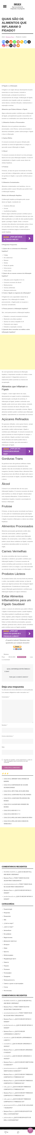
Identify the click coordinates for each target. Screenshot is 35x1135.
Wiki (5, 919)
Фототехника (8, 990)
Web (3, 747)
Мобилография (8, 955)
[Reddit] (11, 42)
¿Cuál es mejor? (9, 923)
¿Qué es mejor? (8, 927)
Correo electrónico (8, 736)
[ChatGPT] (11, 45)
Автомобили (7, 930)
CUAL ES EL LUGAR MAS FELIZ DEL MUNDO (17, 794)
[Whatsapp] (14, 42)
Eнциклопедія (8, 909)
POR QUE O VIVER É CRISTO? (18, 677)
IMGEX (17, 4)
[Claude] (18, 42)
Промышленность (9, 980)
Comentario (6, 697)
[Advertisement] (17, 65)
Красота (6, 951)
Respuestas (7, 916)
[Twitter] (25, 42)
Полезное (7, 969)
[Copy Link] (21, 42)
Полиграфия (7, 973)
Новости (6, 962)
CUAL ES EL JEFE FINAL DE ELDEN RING (16, 791)
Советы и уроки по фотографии (13, 983)
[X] (7, 42)
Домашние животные (10, 941)
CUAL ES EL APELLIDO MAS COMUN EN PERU (18, 817)
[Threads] (29, 42)
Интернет (7, 944)
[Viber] (14, 45)
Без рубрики (7, 934)
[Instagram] (3, 45)
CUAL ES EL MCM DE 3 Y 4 (12, 810)
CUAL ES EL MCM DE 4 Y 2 (12, 814)
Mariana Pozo (10, 37)
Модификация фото (10, 958)
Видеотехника (8, 937)
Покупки (6, 966)
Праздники (7, 976)
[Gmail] (7, 45)
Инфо (5, 948)
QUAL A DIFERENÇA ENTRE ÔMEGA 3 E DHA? (17, 670)
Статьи (6, 987)
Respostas (21, 657)
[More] (18, 45)
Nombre (4, 725)
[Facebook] (3, 42)
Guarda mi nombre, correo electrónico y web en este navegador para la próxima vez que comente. (18, 761)
